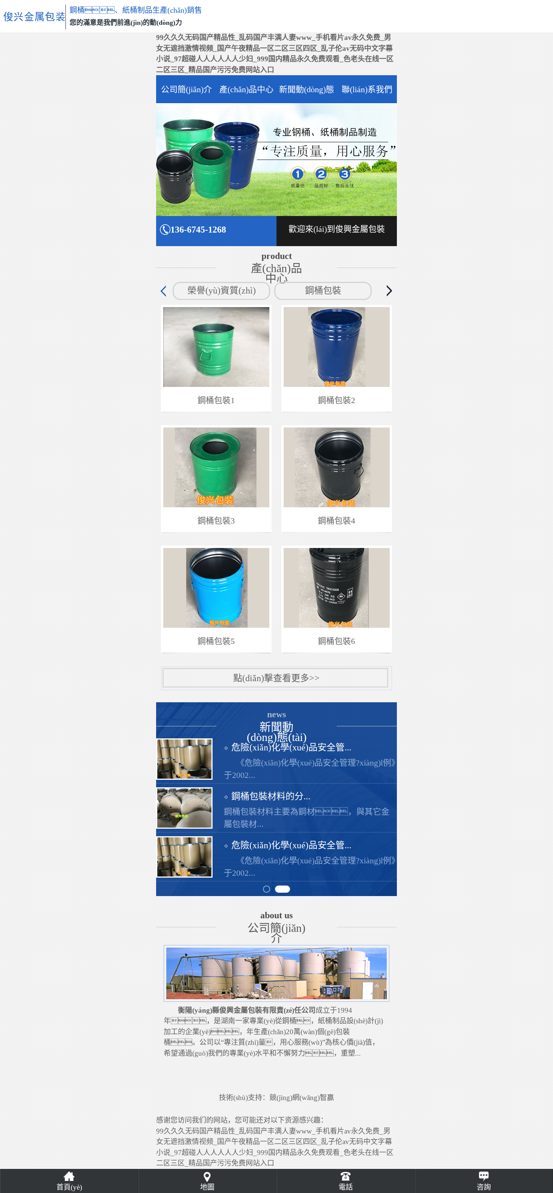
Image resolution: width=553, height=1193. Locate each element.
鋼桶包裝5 (216, 641)
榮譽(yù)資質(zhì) (221, 290)
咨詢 (484, 1187)
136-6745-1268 (198, 229)
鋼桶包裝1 (216, 400)
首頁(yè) (69, 1187)
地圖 (207, 1187)
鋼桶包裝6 (336, 641)
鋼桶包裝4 (336, 520)
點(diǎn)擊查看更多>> (276, 678)
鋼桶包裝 (323, 290)
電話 (346, 1187)
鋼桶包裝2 (336, 400)
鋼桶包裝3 (216, 520)
